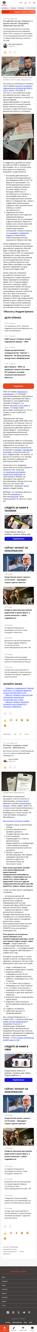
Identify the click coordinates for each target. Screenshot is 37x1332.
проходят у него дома (19, 405)
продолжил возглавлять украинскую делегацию (14, 473)
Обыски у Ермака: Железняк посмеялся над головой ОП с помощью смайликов (16, 704)
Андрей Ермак (7, 734)
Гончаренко (15, 494)
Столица (7, 1322)
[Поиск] (30, 3)
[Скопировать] (15, 52)
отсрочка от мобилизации (10, 1247)
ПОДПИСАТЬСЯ (18, 539)
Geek (30, 1322)
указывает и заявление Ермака (17, 234)
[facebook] (8, 1312)
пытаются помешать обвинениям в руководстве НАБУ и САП (17, 88)
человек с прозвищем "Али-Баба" (18, 451)
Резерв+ (22, 1251)
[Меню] (34, 3)
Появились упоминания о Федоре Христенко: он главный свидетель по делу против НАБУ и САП (18, 690)
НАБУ (15, 734)
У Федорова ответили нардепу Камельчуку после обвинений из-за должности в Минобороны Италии (18, 659)
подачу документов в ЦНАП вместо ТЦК (18, 1038)
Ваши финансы (17, 1322)
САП (21, 734)
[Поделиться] (10, 52)
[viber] (29, 1312)
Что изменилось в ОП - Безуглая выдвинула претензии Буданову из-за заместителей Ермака (18, 328)
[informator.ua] (4, 2)
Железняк (14, 496)
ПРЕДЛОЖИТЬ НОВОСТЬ (18, 1271)
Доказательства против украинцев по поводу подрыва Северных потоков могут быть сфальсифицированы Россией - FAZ (18, 1185)
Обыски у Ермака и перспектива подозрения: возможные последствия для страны (18, 697)
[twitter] (18, 1312)
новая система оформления (14, 1021)
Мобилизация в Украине (10, 1249)
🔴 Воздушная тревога (19, 12)
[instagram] (13, 1312)
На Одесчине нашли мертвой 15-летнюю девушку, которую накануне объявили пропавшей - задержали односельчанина (18, 1214)
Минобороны (6, 1254)
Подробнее (18, 386)
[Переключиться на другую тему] (25, 3)
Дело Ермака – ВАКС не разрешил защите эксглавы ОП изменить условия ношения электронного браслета (17, 372)
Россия (27, 734)
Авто (25, 1322)
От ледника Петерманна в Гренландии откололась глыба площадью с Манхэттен (16, 630)
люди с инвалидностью (10, 1251)
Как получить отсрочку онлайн (16, 821)
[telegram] (24, 1312)
